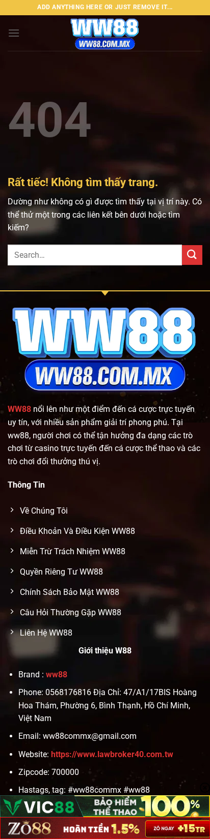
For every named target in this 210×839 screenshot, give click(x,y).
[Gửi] (192, 255)
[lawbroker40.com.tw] (105, 33)
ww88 (56, 674)
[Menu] (14, 32)
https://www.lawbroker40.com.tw (112, 754)
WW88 (19, 409)
